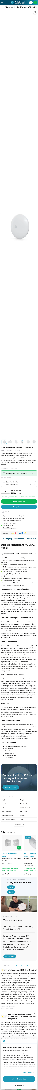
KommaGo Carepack (8, 468)
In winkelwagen (19, 501)
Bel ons (11, 887)
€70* (19, 520)
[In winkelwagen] (19, 848)
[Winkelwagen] (35, 2)
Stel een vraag (9, 956)
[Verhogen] (8, 491)
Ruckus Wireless (16, 738)
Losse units (9, 7)
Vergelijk (7, 511)
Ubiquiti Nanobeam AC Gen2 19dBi (26, 7)
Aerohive (26, 738)
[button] (19, 473)
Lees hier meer (10, 787)
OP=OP (28, 837)
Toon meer (17, 824)
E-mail (11, 892)
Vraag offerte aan (19, 507)
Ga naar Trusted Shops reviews (26, 966)
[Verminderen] (2, 491)
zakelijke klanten (23, 516)
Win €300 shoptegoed (9, 528)
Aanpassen (18, 1085)
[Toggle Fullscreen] (35, 12)
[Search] (31, 2)
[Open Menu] (2, 2)
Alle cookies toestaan (19, 1079)
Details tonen (27, 1072)
